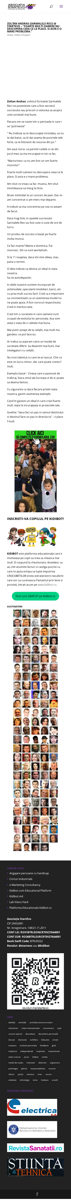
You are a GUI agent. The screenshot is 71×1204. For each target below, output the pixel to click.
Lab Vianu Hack (18, 902)
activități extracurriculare (41, 1022)
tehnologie (25, 1080)
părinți (24, 1068)
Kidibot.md (16, 896)
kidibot (35, 1057)
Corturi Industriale (20, 879)
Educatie (45, 1039)
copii (59, 1028)
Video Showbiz (22, 34)
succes (48, 1074)
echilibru (34, 1039)
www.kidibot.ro (47, 584)
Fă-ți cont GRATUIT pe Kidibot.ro (35, 596)
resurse (52, 1068)
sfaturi (11, 1074)
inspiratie (40, 1051)
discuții (11, 1039)
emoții (55, 1039)
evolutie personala (28, 1045)
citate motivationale (30, 1028)
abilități (11, 1022)
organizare (55, 1062)
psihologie (13, 1068)
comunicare (48, 1028)
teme (35, 1080)
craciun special (15, 1033)
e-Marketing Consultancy (24, 885)
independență (26, 1051)
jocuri (26, 1057)
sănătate (12, 1080)
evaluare (12, 1045)
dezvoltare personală (48, 1033)
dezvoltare (30, 1033)
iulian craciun (14, 1057)
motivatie (30, 1062)
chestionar (13, 1028)
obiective (42, 1062)
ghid (54, 1045)
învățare (45, 1080)
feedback (44, 1045)
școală (55, 1080)
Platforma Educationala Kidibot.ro (30, 908)
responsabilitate (37, 1068)
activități (22, 1022)
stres (39, 1074)
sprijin (20, 1074)
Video (10, 34)
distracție (22, 1039)
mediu (45, 1057)
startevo (30, 1074)
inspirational (54, 1051)
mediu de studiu (15, 1062)
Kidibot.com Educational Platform (30, 890)
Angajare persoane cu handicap (29, 873)
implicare (12, 1051)
